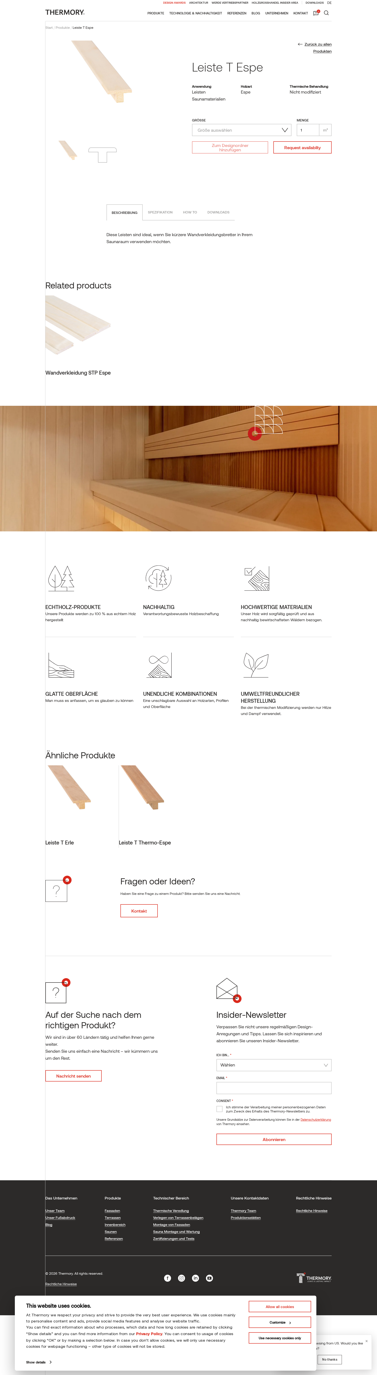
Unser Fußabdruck (60, 1217)
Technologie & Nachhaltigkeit (195, 13)
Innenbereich (115, 1224)
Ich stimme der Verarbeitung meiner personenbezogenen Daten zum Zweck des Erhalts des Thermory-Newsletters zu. (276, 1109)
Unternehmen (276, 13)
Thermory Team (243, 1210)
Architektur (198, 2)
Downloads (315, 2)
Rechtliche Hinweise (311, 1210)
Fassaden (112, 1210)
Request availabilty (302, 147)
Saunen (111, 1231)
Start (49, 27)
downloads (218, 212)
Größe (199, 120)
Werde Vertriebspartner (230, 2)
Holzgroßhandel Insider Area (275, 2)
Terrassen (113, 1217)
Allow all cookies (280, 1306)
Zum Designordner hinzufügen (230, 147)
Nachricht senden (73, 1075)
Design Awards (174, 2)
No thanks (329, 1359)
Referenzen (236, 13)
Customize (278, 1322)
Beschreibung (124, 212)
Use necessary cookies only (280, 1338)
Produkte (155, 13)
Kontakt (300, 13)
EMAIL (221, 1078)
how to (190, 212)
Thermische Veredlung (171, 1210)
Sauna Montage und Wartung (176, 1231)
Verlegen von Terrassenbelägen (178, 1217)
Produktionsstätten (246, 1217)
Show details (36, 1362)
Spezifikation (160, 212)
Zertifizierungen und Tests (173, 1238)
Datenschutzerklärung (316, 1119)
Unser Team (55, 1210)
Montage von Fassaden (171, 1224)
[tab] (124, 212)
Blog (256, 13)
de (329, 2)
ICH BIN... (223, 1055)
